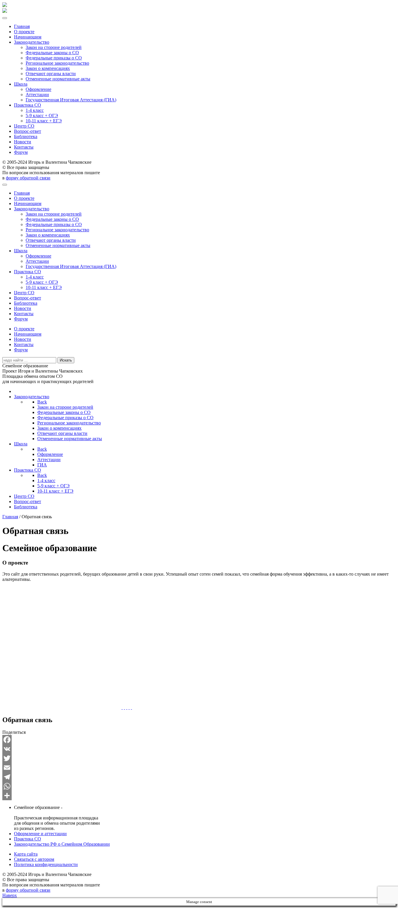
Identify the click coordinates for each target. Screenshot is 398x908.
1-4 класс (35, 110)
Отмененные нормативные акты (58, 78)
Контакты (24, 146)
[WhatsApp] (199, 786)
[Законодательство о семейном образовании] (122, 707)
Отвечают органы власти (51, 73)
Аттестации (37, 94)
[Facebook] (199, 739)
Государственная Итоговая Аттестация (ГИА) (71, 99)
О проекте (24, 31)
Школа (20, 84)
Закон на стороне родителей (54, 47)
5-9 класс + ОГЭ (42, 115)
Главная (22, 26)
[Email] (199, 767)
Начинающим (27, 36)
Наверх (9, 895)
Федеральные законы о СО (52, 52)
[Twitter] (199, 758)
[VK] (199, 749)
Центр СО (24, 126)
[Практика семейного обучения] (129, 707)
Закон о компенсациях (48, 68)
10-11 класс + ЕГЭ (44, 120)
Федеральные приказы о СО (54, 57)
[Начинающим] (124, 707)
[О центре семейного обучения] (131, 707)
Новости (22, 141)
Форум (21, 152)
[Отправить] (199, 795)
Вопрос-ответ (27, 131)
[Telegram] (199, 777)
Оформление (38, 89)
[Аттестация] (126, 707)
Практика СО (27, 105)
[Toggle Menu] (4, 18)
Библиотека (25, 136)
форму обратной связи (28, 177)
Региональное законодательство (57, 63)
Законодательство (31, 42)
